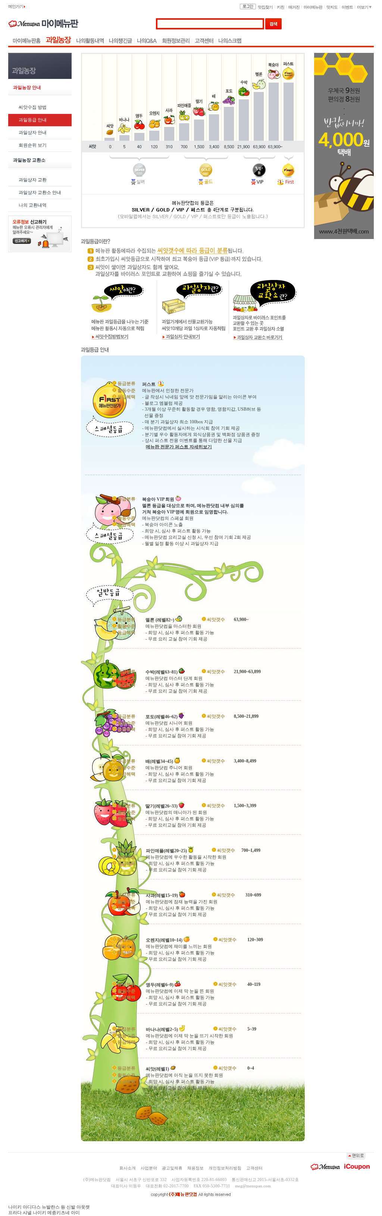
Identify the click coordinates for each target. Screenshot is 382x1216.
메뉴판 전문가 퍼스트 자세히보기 (179, 446)
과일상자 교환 (33, 179)
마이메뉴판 (313, 7)
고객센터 (254, 1168)
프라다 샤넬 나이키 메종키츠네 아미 (44, 1212)
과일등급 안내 (33, 119)
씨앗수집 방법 (33, 107)
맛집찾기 (265, 7)
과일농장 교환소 (29, 160)
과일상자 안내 (33, 132)
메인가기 (16, 6)
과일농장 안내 (27, 87)
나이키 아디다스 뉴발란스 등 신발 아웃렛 (49, 1207)
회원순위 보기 (33, 145)
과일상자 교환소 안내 (40, 192)
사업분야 (149, 1168)
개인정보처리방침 (225, 1168)
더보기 (363, 7)
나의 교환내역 (33, 205)
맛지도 (332, 7)
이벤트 (347, 7)
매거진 (294, 7)
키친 (280, 7)
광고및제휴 (172, 1168)
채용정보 (195, 1168)
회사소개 (127, 1168)
